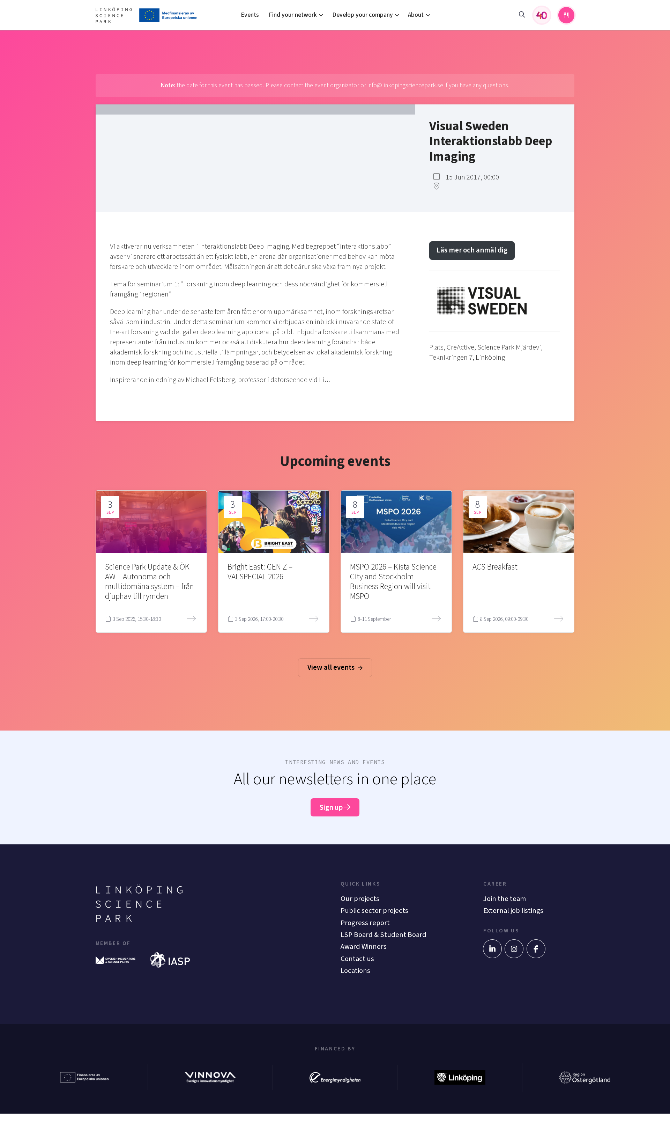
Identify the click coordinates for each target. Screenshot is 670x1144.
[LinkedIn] (492, 949)
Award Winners (364, 946)
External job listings (513, 910)
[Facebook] (536, 949)
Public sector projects (374, 910)
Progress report (365, 923)
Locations (355, 971)
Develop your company (362, 14)
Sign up (332, 807)
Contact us (357, 959)
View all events (331, 667)
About (416, 14)
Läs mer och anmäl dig (472, 250)
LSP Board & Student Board (383, 935)
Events (250, 14)
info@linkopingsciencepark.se (405, 85)
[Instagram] (514, 949)
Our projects (360, 899)
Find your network (293, 14)
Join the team (504, 899)
